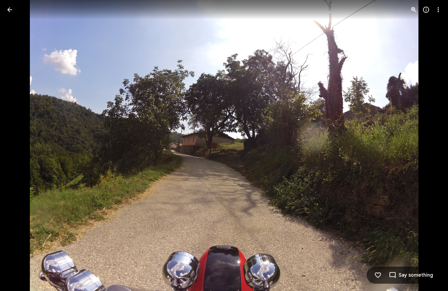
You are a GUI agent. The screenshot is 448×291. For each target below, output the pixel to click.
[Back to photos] (9, 9)
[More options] (438, 10)
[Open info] (426, 10)
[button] (17, 145)
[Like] (378, 275)
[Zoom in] (414, 10)
